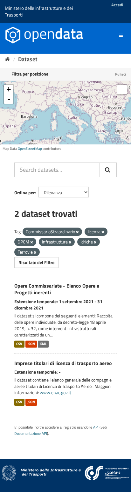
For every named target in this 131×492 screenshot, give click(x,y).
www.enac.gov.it (55, 392)
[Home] (7, 59)
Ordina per (24, 192)
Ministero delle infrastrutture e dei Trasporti (39, 11)
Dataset (28, 59)
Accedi (117, 5)
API (96, 427)
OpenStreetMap (30, 148)
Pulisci (120, 74)
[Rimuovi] (77, 232)
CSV (19, 344)
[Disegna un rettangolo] (122, 89)
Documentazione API (30, 433)
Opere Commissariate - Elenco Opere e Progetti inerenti (56, 289)
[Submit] (108, 170)
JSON (31, 344)
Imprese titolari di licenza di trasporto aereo (63, 363)
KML (43, 344)
